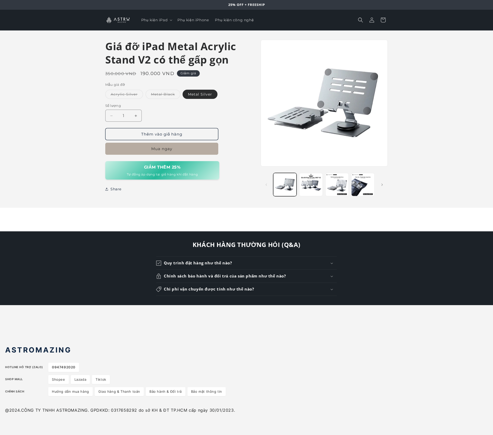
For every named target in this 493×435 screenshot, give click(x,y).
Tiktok (101, 379)
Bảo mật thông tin (206, 391)
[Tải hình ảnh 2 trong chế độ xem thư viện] (311, 184)
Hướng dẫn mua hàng (70, 391)
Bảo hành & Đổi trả (165, 391)
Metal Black (165, 95)
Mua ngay (161, 148)
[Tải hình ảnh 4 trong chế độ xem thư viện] (363, 184)
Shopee (58, 379)
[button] (156, 20)
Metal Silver (200, 94)
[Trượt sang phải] (382, 184)
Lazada (80, 379)
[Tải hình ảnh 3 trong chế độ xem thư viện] (337, 184)
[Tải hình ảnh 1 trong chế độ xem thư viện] (285, 184)
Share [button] (115, 189)
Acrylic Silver (127, 95)
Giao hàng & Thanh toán (119, 391)
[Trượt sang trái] (266, 184)
